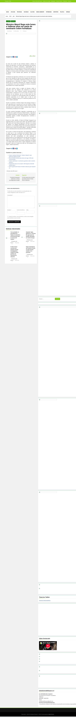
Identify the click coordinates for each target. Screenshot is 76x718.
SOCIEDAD (26, 11)
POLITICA (62, 11)
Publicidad (65, 1)
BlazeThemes (51, 714)
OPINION (68, 11)
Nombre (9, 209)
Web (27, 209)
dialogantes (53, 1)
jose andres (9, 31)
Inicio (7, 11)
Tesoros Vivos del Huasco (37, 1)
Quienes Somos (59, 1)
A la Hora (8, 21)
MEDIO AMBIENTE (40, 11)
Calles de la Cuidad (46, 1)
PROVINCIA (19, 11)
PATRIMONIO (49, 11)
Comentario (10, 195)
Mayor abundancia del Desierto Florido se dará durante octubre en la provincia (30, 249)
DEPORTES (55, 11)
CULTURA (32, 11)
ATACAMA (13, 11)
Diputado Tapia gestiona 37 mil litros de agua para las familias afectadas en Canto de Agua (31, 234)
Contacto (69, 1)
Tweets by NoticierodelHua (44, 600)
